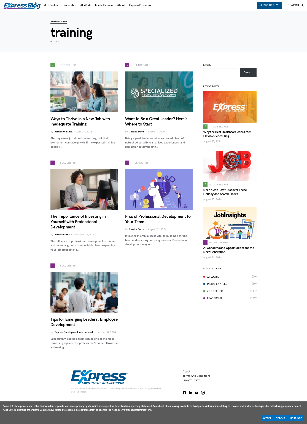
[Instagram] (203, 392)
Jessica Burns (136, 131)
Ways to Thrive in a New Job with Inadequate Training (80, 121)
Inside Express (217, 284)
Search (207, 64)
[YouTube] (196, 392)
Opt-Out (280, 418)
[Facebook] (184, 392)
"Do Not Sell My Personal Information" (127, 409)
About (186, 371)
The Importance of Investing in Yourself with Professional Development (78, 222)
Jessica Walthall (63, 131)
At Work (213, 276)
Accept (267, 418)
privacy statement (142, 406)
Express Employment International (74, 332)
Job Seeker (215, 291)
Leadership (215, 298)
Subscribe (267, 5)
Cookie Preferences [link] (80, 392)
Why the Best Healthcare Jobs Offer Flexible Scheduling (227, 134)
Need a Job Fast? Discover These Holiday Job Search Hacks (225, 192)
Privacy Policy (191, 380)
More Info (296, 418)
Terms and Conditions (196, 376)
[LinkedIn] (190, 392)
